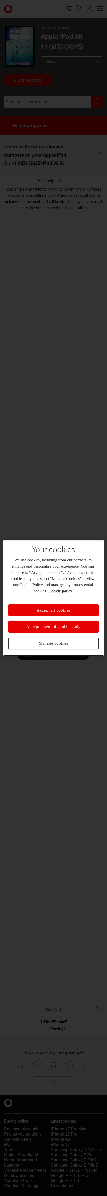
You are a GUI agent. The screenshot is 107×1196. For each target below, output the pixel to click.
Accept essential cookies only (53, 626)
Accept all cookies (53, 610)
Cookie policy (60, 591)
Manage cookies (53, 643)
